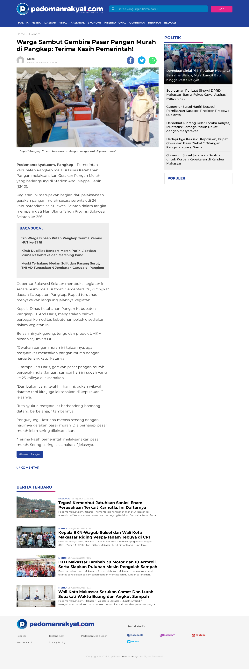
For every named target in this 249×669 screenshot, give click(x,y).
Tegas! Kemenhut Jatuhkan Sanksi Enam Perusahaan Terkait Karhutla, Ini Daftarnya (102, 505)
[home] (55, 624)
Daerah (50, 22)
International (115, 22)
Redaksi (170, 22)
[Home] (60, 9)
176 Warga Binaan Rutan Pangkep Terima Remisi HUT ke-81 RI (61, 240)
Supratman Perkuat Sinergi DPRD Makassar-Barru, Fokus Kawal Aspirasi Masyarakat (196, 95)
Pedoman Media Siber (94, 635)
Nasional (77, 22)
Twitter (134, 641)
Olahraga (137, 22)
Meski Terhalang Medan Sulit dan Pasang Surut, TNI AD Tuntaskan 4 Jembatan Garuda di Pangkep (62, 266)
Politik (23, 22)
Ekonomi (94, 22)
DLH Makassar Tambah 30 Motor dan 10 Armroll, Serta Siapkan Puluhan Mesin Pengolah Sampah (107, 564)
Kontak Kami (24, 642)
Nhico (31, 58)
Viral (63, 22)
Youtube (200, 634)
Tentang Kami (57, 635)
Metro (36, 22)
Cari (221, 9)
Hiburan (154, 22)
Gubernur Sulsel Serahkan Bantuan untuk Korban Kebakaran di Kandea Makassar (195, 159)
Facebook (136, 634)
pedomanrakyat (130, 656)
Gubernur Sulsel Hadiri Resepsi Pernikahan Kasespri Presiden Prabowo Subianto (197, 111)
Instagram (169, 634)
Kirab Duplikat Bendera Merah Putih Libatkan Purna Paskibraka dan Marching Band (58, 253)
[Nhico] (21, 60)
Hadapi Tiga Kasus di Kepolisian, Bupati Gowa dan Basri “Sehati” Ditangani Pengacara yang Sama (197, 143)
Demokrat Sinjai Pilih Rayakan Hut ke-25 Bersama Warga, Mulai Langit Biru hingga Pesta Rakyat (198, 75)
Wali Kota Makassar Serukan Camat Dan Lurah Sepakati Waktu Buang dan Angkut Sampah (105, 594)
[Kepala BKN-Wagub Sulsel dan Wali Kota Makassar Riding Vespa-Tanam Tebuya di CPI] (36, 537)
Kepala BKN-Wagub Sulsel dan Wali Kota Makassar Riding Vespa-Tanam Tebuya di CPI (104, 534)
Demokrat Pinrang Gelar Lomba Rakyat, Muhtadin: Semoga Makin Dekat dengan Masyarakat (198, 127)
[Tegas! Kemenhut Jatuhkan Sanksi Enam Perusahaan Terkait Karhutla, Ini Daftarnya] (36, 507)
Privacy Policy (57, 642)
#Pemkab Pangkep (30, 454)
